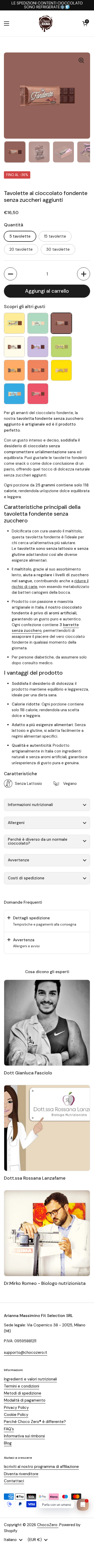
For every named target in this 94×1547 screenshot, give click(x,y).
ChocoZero (47, 1524)
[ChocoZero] (46, 23)
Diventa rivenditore (21, 1474)
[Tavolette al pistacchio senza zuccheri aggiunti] (61, 346)
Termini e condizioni (21, 1386)
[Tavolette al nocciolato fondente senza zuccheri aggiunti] (37, 346)
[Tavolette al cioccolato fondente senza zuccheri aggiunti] (61, 323)
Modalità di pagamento (24, 1400)
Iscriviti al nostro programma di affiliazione (41, 1466)
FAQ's (9, 1429)
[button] (85, 23)
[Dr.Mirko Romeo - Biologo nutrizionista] (47, 1233)
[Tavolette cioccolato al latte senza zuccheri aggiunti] (37, 370)
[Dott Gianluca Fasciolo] (47, 1023)
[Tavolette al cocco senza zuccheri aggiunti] (14, 346)
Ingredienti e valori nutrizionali (30, 1379)
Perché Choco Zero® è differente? (35, 1421)
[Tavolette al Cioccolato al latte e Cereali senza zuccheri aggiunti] (14, 323)
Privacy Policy (16, 1407)
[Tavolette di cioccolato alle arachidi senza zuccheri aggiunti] (61, 370)
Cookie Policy (16, 1414)
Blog (8, 1443)
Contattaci (14, 1481)
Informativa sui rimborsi (24, 1436)
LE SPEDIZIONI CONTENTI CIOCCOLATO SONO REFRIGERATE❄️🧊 (47, 5)
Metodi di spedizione (22, 1393)
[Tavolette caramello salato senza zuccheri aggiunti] (14, 370)
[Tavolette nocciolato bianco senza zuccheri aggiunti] (14, 393)
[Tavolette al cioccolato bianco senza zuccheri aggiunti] (37, 323)
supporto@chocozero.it (25, 1352)
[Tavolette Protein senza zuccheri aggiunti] (37, 393)
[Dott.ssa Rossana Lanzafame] (47, 1128)
